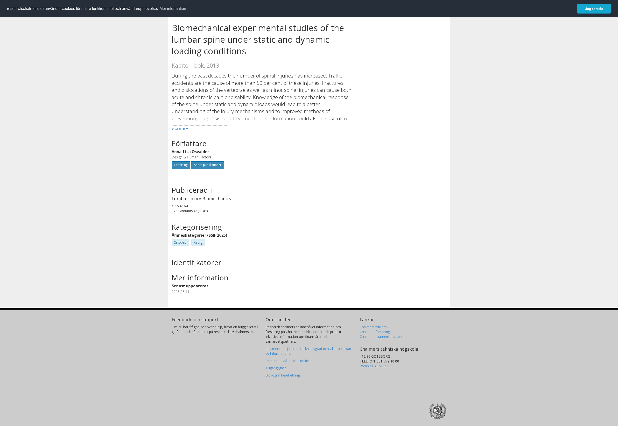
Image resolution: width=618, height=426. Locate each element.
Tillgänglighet (276, 368)
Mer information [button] (173, 9)
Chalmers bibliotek (374, 327)
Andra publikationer (207, 165)
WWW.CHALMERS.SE (376, 366)
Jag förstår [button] (594, 9)
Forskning (181, 165)
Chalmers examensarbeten (381, 336)
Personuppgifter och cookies (288, 360)
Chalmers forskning (375, 331)
